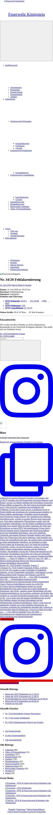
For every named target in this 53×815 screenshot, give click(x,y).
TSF (23, 306)
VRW (44, 301)
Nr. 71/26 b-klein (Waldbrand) (17, 718)
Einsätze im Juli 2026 (14, 703)
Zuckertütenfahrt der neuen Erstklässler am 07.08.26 (26, 699)
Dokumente (15, 260)
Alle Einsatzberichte (13, 740)
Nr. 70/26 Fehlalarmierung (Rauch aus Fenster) (24, 722)
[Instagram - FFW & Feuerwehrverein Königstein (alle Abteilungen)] (29, 793)
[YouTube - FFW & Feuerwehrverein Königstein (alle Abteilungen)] (29, 798)
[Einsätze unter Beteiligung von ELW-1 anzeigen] (28, 301)
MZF (7, 303)
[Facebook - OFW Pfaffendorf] (18, 788)
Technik (8, 771)
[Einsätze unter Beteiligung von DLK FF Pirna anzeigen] (27, 312)
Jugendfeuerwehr (17, 202)
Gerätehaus (20, 146)
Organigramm (16, 87)
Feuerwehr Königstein (26, 14)
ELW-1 (24, 301)
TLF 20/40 (34, 301)
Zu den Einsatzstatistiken (15, 735)
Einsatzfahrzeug (21, 173)
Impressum (14, 267)
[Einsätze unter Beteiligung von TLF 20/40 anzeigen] (40, 301)
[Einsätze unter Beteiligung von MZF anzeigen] (10, 303)
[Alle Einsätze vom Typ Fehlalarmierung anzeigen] (24, 292)
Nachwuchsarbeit (12, 764)
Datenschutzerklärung (19, 269)
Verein (7, 229)
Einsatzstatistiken (12, 761)
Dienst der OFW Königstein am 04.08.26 (22, 701)
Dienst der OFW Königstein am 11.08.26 (22, 696)
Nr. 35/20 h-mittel (7, 336)
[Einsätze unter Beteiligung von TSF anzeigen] (26, 306)
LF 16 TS (28, 308)
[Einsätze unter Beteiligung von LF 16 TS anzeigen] (33, 308)
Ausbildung (10, 754)
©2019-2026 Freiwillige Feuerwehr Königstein (26, 812)
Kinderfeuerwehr (17, 204)
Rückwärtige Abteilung (19, 206)
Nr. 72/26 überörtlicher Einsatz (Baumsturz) (23, 713)
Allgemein (9, 750)
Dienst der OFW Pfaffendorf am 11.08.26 (22, 694)
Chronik (18, 148)
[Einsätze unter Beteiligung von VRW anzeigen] (48, 301)
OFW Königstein (12, 301)
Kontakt (13, 263)
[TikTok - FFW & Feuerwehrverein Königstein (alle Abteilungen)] (29, 803)
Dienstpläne (15, 90)
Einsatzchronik (16, 92)
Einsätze (28, 285)
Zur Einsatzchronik (13, 731)
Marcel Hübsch (18, 285)
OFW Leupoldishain (14, 308)
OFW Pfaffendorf (13, 306)
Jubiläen (13, 97)
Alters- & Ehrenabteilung (20, 209)
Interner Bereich (16, 265)
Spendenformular (17, 236)
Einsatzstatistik (16, 94)
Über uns (14, 231)
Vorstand (13, 233)
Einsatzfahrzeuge (22, 143)
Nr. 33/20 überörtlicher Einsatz (12, 334)
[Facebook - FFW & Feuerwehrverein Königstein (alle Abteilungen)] (29, 785)
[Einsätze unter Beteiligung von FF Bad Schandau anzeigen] (45, 312)
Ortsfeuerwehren (12, 766)
